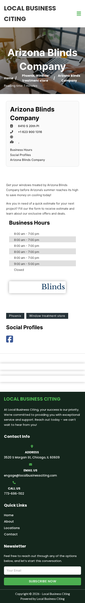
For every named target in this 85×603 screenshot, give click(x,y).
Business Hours (21, 150)
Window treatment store (47, 316)
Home (8, 78)
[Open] (79, 13)
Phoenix (28, 76)
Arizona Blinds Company (27, 160)
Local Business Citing (30, 13)
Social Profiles (20, 155)
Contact (11, 534)
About (9, 521)
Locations (12, 528)
